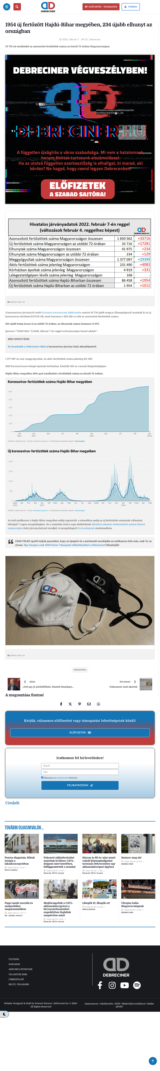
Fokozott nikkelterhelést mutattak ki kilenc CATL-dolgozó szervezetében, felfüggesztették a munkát (60, 862)
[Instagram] (112, 985)
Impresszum (91, 1003)
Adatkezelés (106, 1003)
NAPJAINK (14, 964)
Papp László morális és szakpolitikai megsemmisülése (19, 906)
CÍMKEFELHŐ (16, 979)
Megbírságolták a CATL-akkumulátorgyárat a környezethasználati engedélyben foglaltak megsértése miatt (58, 909)
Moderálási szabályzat (134, 1003)
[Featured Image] (22, 843)
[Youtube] (124, 985)
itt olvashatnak (85, 528)
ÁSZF (117, 1003)
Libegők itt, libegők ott (96, 903)
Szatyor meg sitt (131, 857)
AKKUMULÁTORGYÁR (20, 969)
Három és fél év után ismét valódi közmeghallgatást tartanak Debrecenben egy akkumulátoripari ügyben (98, 862)
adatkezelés (63, 778)
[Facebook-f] (100, 985)
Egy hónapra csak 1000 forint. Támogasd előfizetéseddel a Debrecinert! (65, 545)
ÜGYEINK (14, 959)
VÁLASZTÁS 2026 (18, 974)
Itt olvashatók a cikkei (27, 346)
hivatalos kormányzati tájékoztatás (62, 312)
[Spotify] (137, 985)
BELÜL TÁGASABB (19, 984)
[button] (101, 7)
